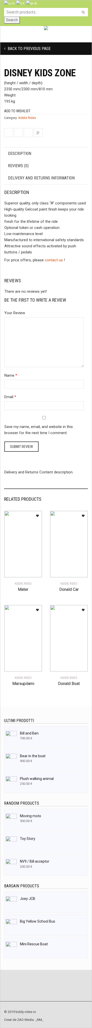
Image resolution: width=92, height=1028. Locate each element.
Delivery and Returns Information (41, 178)
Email (8, 397)
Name (9, 375)
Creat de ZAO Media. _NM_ (23, 1020)
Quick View (18, 570)
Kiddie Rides (27, 118)
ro (13, 3)
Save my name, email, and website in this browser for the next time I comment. (38, 429)
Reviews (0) (18, 165)
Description (19, 153)
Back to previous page (29, 48)
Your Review (14, 313)
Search (12, 20)
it (23, 3)
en (35, 3)
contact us (54, 260)
